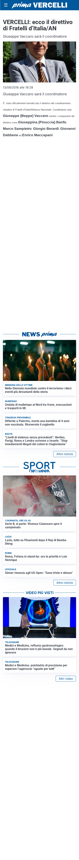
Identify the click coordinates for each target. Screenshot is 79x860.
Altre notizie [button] (64, 454)
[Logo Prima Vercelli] (39, 5)
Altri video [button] (66, 678)
